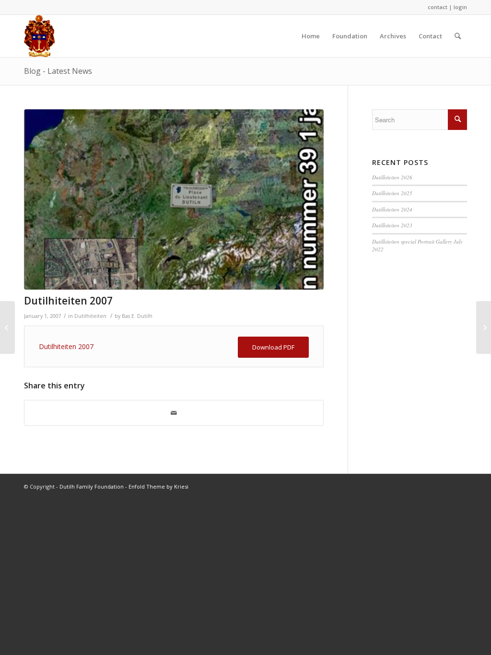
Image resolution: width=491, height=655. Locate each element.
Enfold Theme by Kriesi (158, 486)
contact (437, 7)
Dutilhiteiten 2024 (392, 209)
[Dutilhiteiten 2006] (7, 327)
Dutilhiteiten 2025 (392, 193)
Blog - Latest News (58, 71)
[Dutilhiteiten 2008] (483, 327)
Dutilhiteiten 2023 (392, 225)
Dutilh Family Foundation (91, 486)
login (460, 7)
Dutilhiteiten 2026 (392, 177)
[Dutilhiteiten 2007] (174, 199)
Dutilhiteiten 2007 (68, 300)
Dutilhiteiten (90, 316)
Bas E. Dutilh (137, 316)
